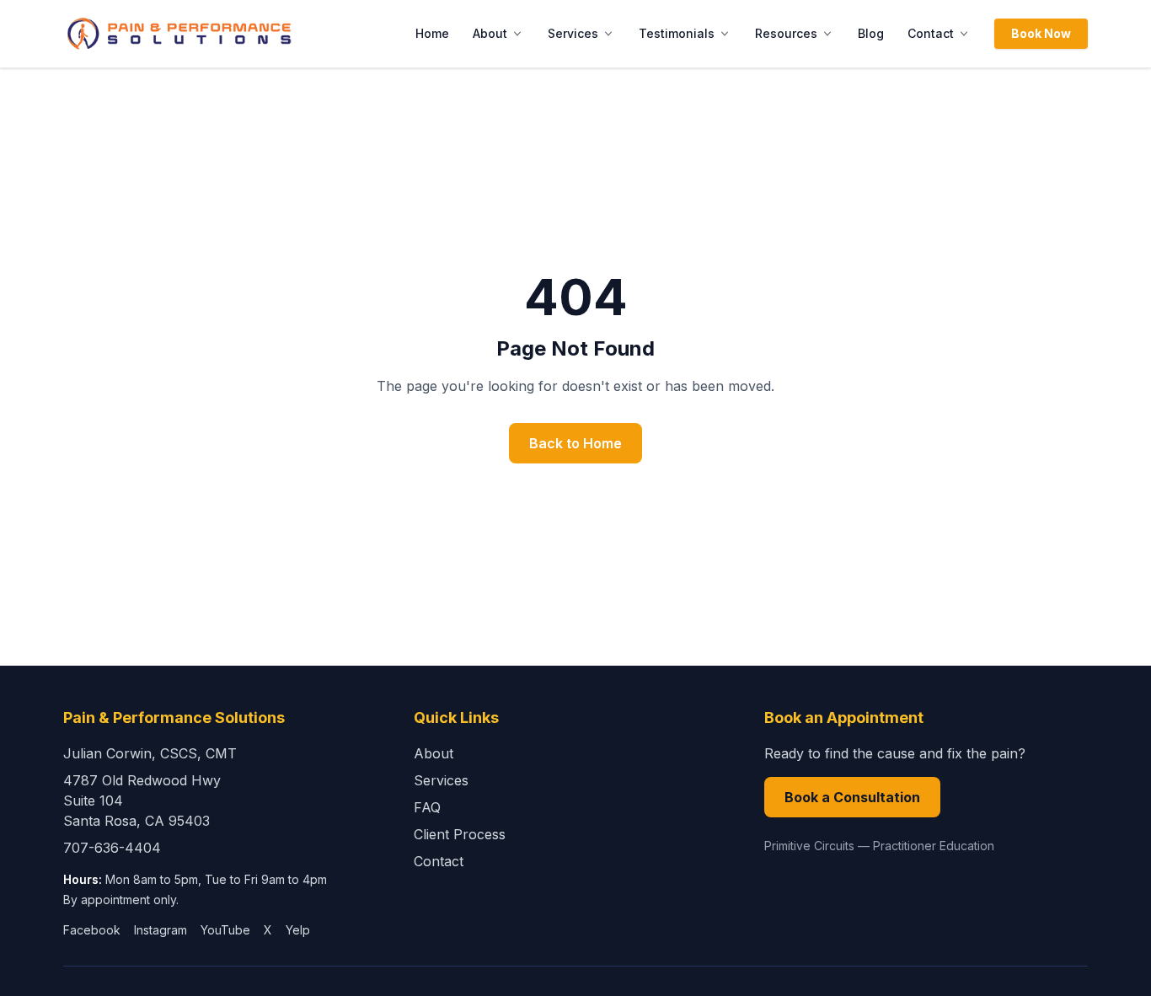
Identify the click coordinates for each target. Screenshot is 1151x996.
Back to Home (575, 443)
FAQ (427, 807)
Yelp (298, 930)
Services (573, 33)
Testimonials (677, 33)
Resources (786, 33)
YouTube (225, 930)
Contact (930, 33)
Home (432, 33)
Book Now (1041, 33)
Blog (871, 33)
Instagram (160, 930)
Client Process (460, 834)
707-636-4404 (112, 847)
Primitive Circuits (809, 845)
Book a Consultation (852, 797)
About (490, 33)
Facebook (91, 930)
